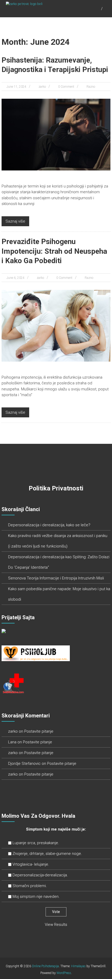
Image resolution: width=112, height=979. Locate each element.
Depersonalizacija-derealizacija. (40, 875)
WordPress (64, 973)
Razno (90, 87)
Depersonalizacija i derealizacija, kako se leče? (49, 525)
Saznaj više (15, 221)
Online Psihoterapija (45, 966)
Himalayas (78, 966)
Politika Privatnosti (56, 488)
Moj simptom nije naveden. (36, 896)
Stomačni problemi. (30, 885)
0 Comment (66, 87)
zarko (42, 87)
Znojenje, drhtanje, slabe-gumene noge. (47, 853)
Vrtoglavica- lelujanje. (31, 864)
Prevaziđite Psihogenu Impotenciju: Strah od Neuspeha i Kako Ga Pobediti (54, 251)
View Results (56, 924)
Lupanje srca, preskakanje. (36, 842)
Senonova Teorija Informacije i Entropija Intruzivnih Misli (56, 578)
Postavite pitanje (38, 731)
